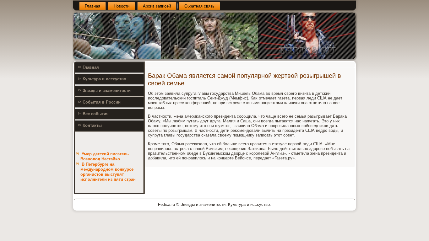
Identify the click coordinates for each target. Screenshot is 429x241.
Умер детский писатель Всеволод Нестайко (104, 156)
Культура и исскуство (104, 79)
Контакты (92, 125)
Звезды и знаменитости (107, 90)
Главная (92, 6)
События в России (102, 102)
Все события (96, 113)
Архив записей (157, 6)
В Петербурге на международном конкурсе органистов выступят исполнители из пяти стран (108, 172)
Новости (121, 6)
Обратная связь (199, 6)
